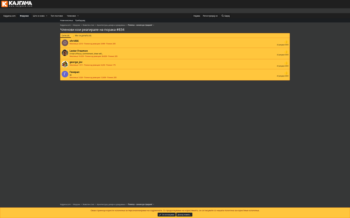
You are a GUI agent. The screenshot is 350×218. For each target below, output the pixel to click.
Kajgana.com (9, 15)
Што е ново (39, 15)
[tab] (82, 35)
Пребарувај (80, 20)
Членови (71, 15)
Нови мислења (66, 20)
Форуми (24, 15)
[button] (47, 15)
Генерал (74, 72)
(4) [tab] (65, 35)
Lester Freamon (79, 50)
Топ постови (57, 15)
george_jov (76, 62)
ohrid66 (74, 40)
